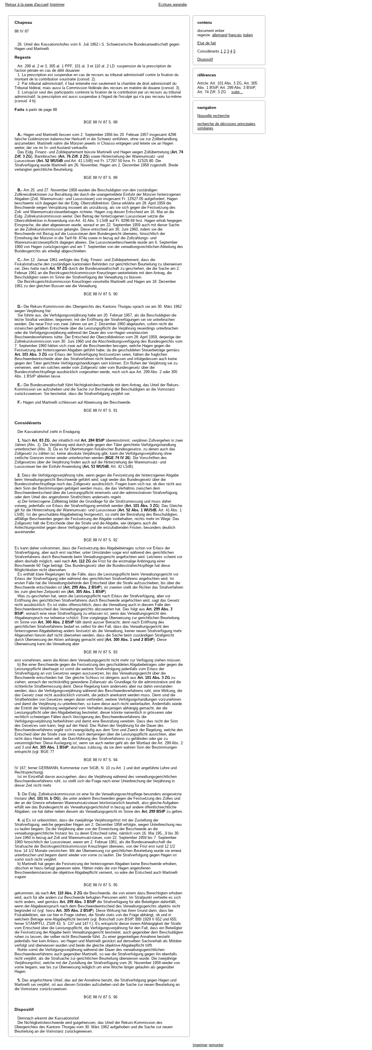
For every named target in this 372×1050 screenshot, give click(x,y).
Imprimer (57, 4)
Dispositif (205, 59)
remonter (216, 1045)
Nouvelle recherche (213, 116)
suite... (237, 92)
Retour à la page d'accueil (27, 4)
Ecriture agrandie (172, 4)
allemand (219, 35)
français (235, 35)
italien (248, 35)
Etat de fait (206, 43)
